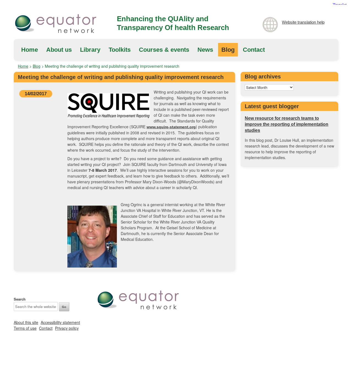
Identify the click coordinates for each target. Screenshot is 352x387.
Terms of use (25, 328)
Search (20, 299)
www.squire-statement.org (171, 127)
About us (59, 49)
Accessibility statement (60, 322)
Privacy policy (67, 328)
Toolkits (120, 49)
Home (29, 49)
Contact (254, 49)
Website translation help (303, 22)
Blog (228, 49)
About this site (26, 322)
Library (90, 49)
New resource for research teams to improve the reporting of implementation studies (286, 124)
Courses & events (164, 49)
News (205, 49)
